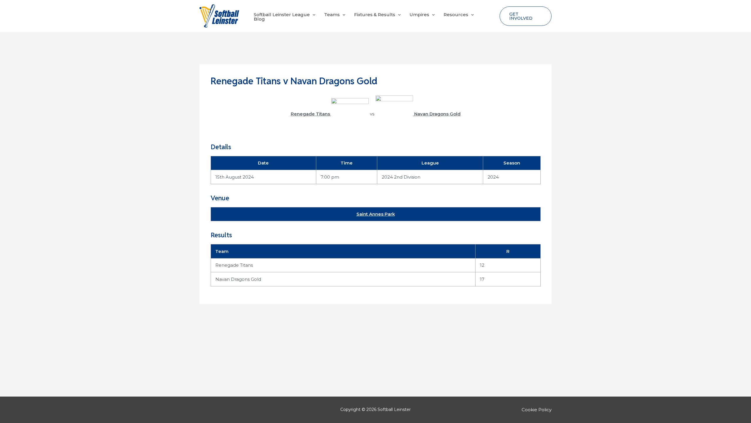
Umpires (419, 14)
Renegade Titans (234, 265)
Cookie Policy (537, 409)
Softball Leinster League (282, 14)
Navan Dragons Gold (238, 279)
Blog (259, 19)
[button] (312, 14)
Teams (332, 14)
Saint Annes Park (375, 214)
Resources (456, 14)
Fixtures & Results (374, 14)
